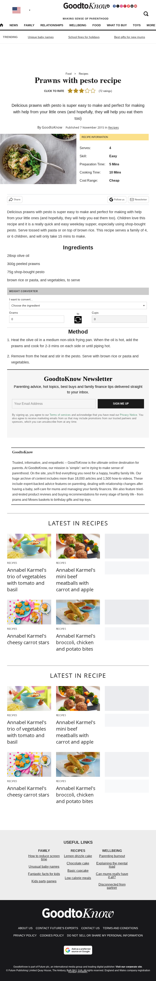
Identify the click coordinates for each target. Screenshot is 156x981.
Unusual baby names (44, 866)
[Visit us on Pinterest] (125, 6)
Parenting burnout (112, 856)
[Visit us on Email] (132, 6)
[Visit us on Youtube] (135, 6)
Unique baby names (41, 37)
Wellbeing (77, 25)
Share (17, 199)
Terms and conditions (120, 928)
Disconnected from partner (112, 886)
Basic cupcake (78, 870)
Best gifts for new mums (129, 37)
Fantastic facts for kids (44, 874)
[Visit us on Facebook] (114, 6)
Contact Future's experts (57, 928)
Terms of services (61, 414)
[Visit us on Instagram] (121, 6)
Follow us (119, 199)
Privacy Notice (128, 414)
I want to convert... (21, 299)
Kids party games (43, 881)
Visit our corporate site (129, 966)
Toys (137, 25)
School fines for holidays (84, 37)
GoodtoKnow (52, 127)
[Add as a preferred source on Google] (78, 950)
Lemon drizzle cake (78, 856)
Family (29, 25)
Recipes (83, 73)
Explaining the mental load (112, 865)
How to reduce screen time (44, 857)
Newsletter (141, 199)
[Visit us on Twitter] (117, 6)
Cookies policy (52, 935)
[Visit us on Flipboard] (128, 6)
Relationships (51, 25)
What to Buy (117, 25)
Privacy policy (25, 935)
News (14, 25)
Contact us (90, 928)
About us (25, 928)
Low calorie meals (78, 878)
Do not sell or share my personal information (105, 935)
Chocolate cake (78, 863)
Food (96, 25)
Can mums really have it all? (112, 875)
